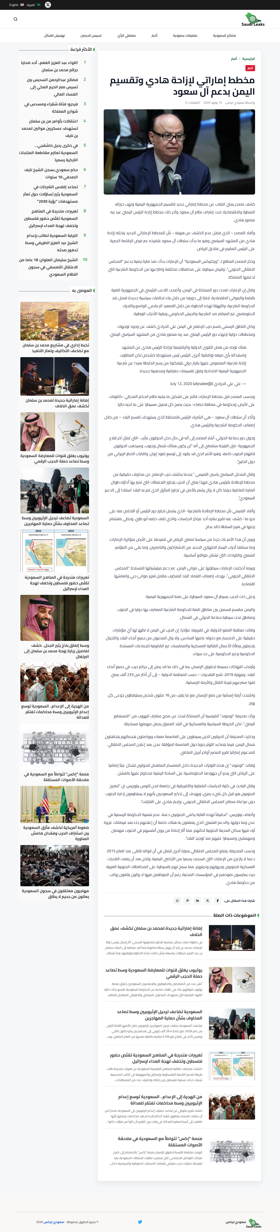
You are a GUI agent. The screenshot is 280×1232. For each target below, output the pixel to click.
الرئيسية (248, 59)
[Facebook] (218, 901)
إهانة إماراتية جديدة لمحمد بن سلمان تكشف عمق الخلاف (156, 931)
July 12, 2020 (181, 383)
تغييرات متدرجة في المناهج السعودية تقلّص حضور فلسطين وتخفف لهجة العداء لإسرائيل (156, 1058)
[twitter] (48, 5)
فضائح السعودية (224, 35)
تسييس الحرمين (91, 35)
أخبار (154, 35)
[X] (208, 901)
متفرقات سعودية (185, 35)
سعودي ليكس (54, 1222)
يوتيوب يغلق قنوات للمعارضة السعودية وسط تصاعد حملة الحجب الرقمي (153, 973)
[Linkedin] (197, 901)
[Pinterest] (187, 901)
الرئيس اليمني (133, 212)
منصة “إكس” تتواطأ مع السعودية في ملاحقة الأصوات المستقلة (160, 1141)
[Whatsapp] (177, 901)
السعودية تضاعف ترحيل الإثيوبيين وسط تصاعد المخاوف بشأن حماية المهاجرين (159, 1015)
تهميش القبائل (54, 35)
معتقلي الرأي (126, 35)
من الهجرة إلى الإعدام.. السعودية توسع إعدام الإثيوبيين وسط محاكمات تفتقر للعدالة (160, 1100)
